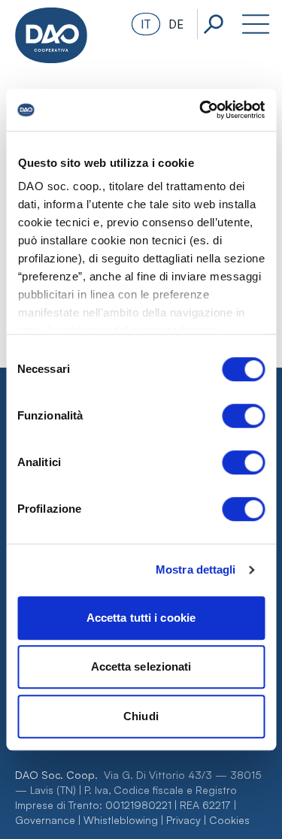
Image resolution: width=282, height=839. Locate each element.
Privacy (183, 819)
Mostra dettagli (196, 569)
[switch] (243, 416)
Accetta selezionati (141, 666)
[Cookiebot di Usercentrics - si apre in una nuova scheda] (201, 110)
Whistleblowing (120, 819)
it (146, 24)
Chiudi (141, 716)
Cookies (229, 819)
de (175, 24)
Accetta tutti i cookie (141, 617)
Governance (45, 819)
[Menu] (255, 24)
